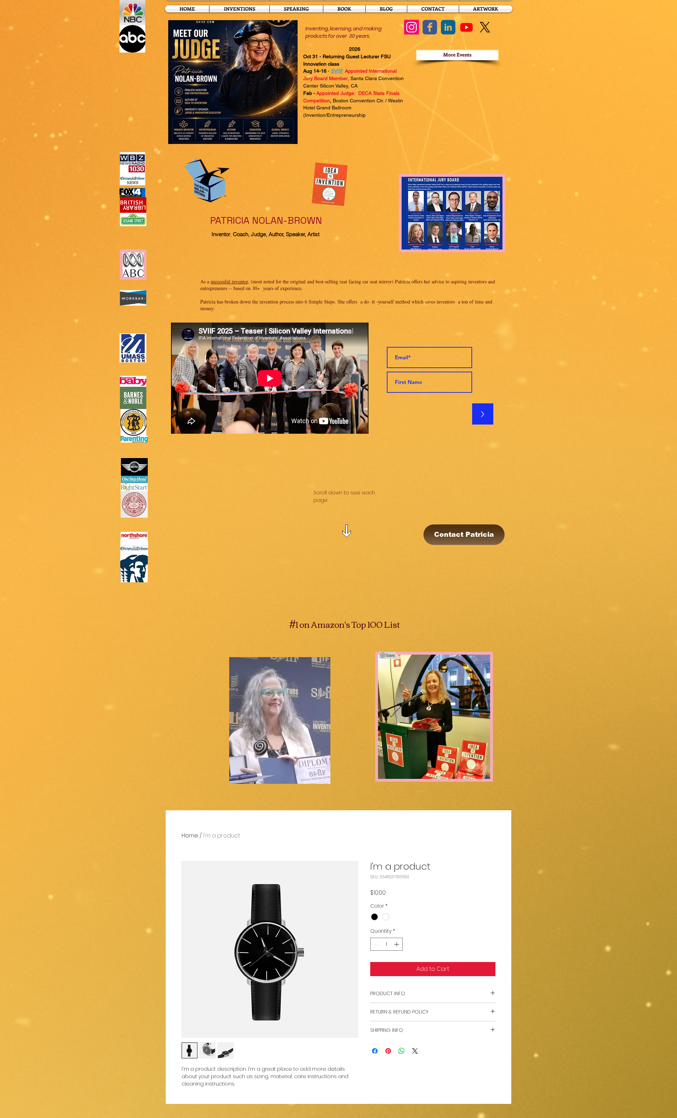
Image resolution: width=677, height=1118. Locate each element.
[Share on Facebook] (375, 1051)
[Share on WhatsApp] (401, 1051)
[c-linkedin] (448, 27)
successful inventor (229, 281)
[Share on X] (415, 1051)
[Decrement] (375, 944)
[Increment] (397, 944)
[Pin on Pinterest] (388, 1051)
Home (190, 835)
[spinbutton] (386, 944)
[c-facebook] (429, 27)
